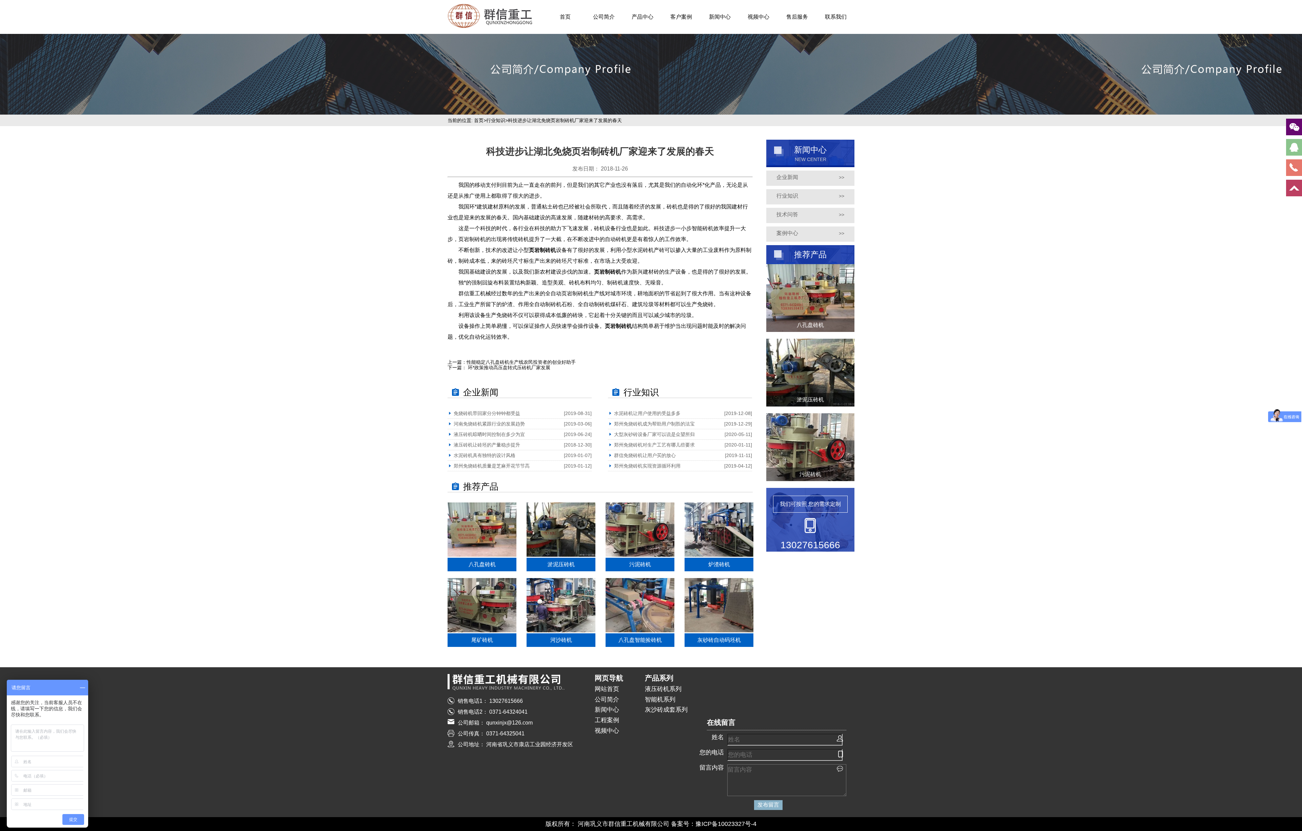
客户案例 (681, 17)
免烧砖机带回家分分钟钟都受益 (487, 413)
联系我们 (836, 17)
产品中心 (642, 17)
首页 (565, 17)
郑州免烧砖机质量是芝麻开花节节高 (492, 466)
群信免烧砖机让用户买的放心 (645, 455)
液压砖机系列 (663, 689)
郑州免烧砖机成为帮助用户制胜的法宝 (654, 424)
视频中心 (758, 17)
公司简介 (604, 17)
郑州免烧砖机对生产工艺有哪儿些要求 (654, 445)
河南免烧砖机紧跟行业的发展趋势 (489, 424)
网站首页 (607, 689)
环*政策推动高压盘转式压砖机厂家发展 (508, 367)
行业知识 (495, 120)
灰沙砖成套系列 (666, 709)
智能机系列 (660, 699)
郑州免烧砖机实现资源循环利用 (647, 466)
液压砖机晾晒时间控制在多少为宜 (489, 434)
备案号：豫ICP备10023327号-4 (713, 823)
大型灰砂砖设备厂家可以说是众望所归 (654, 434)
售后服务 (797, 17)
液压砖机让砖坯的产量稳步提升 (487, 445)
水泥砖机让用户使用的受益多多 (647, 413)
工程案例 (607, 720)
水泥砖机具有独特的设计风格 (484, 455)
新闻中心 (720, 17)
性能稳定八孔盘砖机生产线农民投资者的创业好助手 (521, 362)
